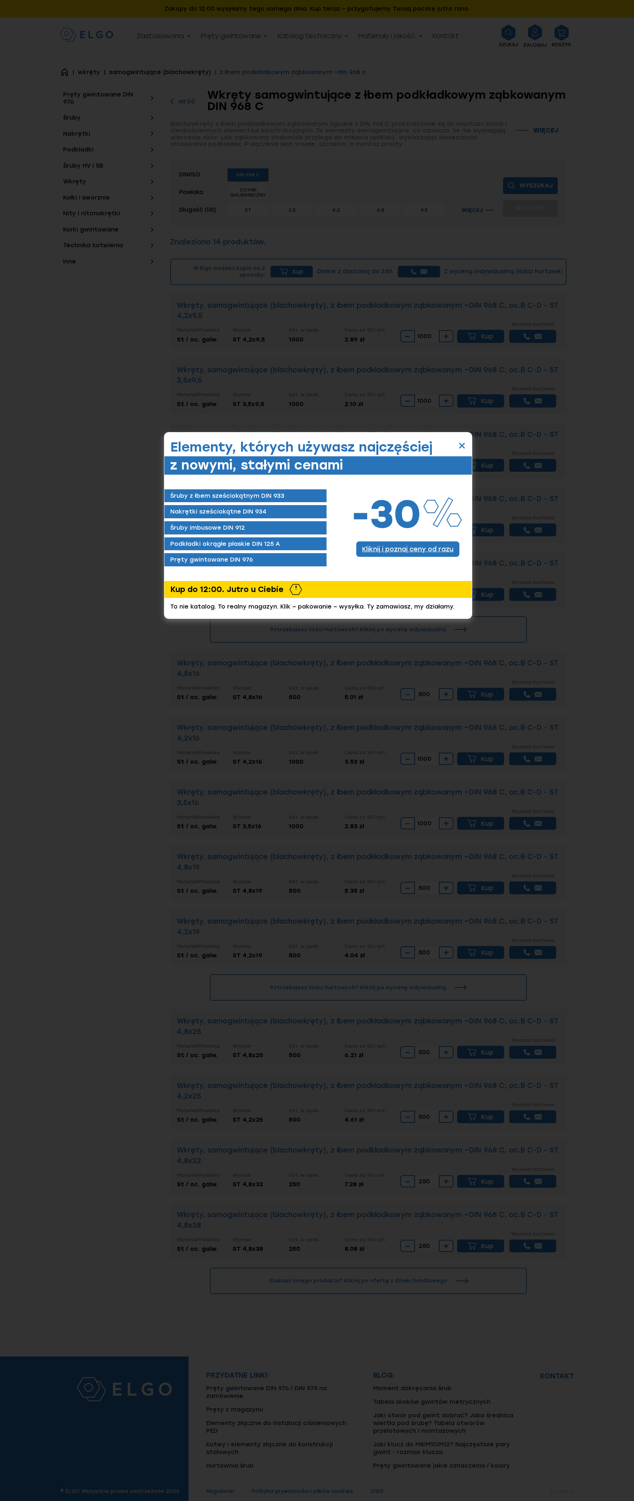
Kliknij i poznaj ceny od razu (407, 549)
